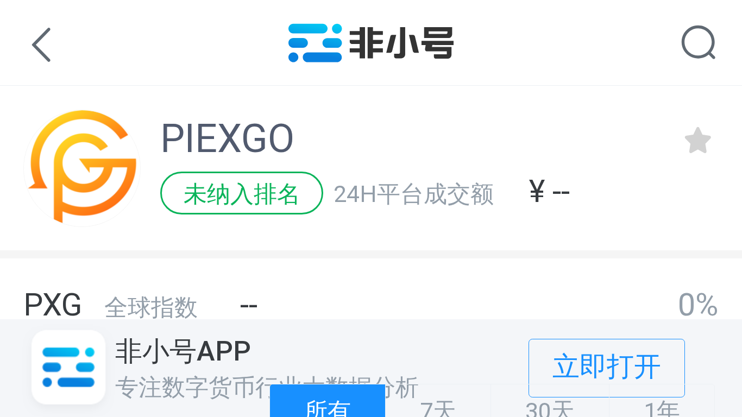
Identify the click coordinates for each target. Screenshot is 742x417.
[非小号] (371, 54)
